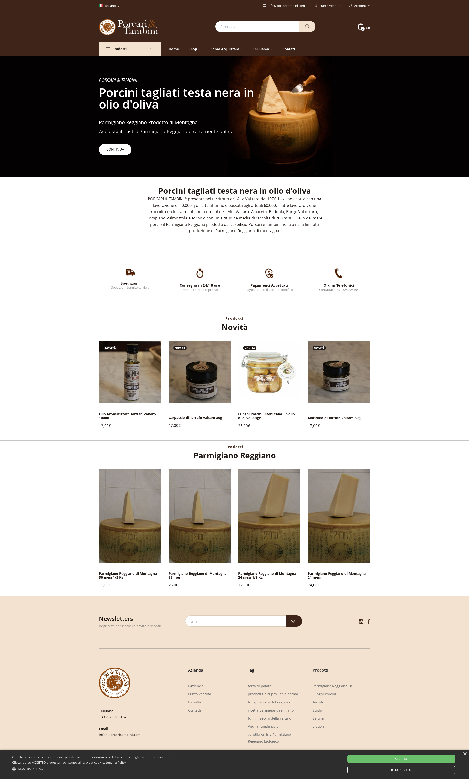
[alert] (234, 764)
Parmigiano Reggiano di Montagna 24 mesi (337, 575)
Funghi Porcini (324, 694)
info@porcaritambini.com (286, 5)
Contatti (289, 49)
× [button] (465, 754)
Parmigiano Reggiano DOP (334, 686)
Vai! (294, 621)
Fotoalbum (196, 702)
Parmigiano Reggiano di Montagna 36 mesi (197, 575)
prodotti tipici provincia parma (273, 694)
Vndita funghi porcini (265, 726)
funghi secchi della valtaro (269, 718)
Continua (115, 149)
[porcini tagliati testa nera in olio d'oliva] (130, 371)
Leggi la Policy (116, 762)
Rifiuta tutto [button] (401, 770)
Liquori (318, 726)
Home (174, 49)
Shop (193, 49)
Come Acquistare (224, 49)
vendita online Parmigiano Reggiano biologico (269, 738)
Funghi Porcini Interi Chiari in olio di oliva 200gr (266, 416)
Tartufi (318, 702)
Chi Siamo (260, 49)
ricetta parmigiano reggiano (271, 710)
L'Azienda (195, 686)
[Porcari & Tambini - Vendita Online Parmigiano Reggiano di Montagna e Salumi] (128, 26)
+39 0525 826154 (112, 716)
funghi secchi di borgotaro (269, 702)
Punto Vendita (329, 5)
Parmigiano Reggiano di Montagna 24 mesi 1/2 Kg (267, 575)
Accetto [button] (401, 759)
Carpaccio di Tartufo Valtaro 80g (195, 417)
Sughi (317, 710)
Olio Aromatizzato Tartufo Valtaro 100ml (127, 416)
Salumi (318, 718)
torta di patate (259, 686)
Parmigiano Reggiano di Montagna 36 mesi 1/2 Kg (128, 575)
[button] (379, 384)
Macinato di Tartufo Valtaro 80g (334, 418)
